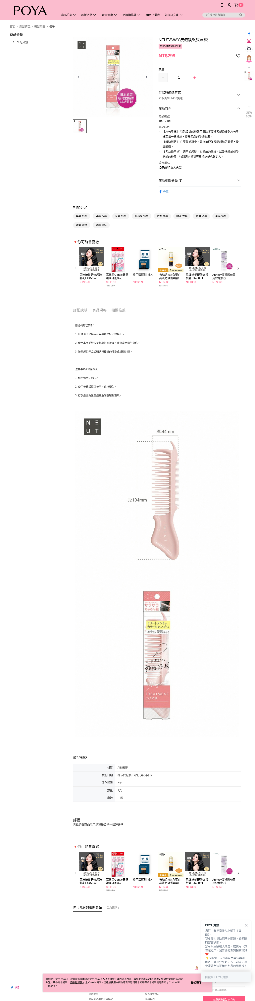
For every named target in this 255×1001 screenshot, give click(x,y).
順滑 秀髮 (181, 216)
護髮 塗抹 (101, 225)
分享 (166, 191)
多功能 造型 (141, 216)
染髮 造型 (81, 216)
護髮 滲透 (81, 225)
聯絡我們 (150, 999)
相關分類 (80, 208)
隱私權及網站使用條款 (101, 999)
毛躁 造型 (221, 216)
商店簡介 (93, 994)
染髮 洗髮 (101, 216)
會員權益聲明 (152, 994)
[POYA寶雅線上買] (32, 10)
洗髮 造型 (120, 216)
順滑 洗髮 (201, 216)
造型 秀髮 (162, 216)
